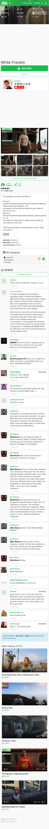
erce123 (13, 356)
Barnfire (13, 280)
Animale (13, 591)
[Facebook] (18, 83)
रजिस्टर (27, 636)
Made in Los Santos (8, 821)
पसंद (20, 185)
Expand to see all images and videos (24, 178)
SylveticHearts (16, 386)
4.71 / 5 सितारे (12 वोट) (7, 190)
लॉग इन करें (19, 636)
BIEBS (17, 81)
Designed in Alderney (9, 819)
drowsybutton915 (17, 399)
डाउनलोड (26, 68)
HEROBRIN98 (15, 372)
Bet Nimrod (14, 434)
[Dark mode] (42, 3)
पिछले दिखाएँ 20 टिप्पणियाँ (24, 274)
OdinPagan (14, 340)
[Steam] (29, 83)
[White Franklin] (24, 140)
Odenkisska (15, 623)
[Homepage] (15, 83)
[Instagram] (24, 83)
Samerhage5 (15, 568)
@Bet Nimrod (15, 469)
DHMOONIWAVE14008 (18, 580)
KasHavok (14, 411)
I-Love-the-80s (16, 291)
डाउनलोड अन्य (9, 185)
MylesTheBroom (16, 612)
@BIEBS (13, 342)
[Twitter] (21, 83)
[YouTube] (26, 83)
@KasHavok (15, 437)
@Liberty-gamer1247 (18, 358)
